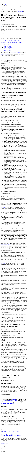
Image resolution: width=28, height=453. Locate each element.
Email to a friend (7, 50)
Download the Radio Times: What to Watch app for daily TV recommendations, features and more (13, 41)
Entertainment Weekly (6, 244)
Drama (5, 4)
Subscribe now (4, 443)
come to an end (4, 54)
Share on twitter (7, 46)
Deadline (3, 207)
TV (4, 3)
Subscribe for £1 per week (11, 435)
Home (5, 1)
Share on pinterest (8, 47)
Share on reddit (7, 48)
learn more (20, 11)
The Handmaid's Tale (15, 52)
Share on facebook (8, 44)
